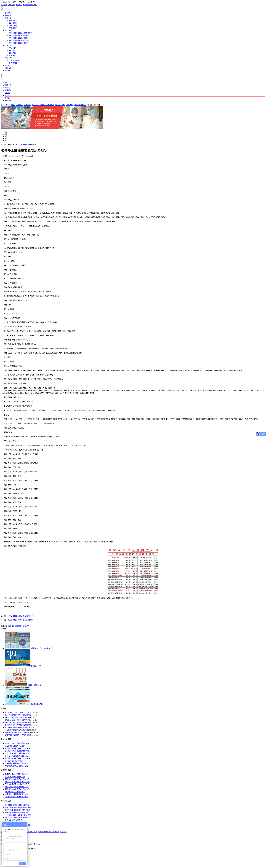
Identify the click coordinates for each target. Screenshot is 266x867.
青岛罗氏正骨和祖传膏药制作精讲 (17, 810)
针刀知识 (32, 144)
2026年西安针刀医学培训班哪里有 (17, 715)
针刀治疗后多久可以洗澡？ (15, 761)
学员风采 (8, 45)
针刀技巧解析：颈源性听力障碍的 (17, 751)
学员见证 (12, 48)
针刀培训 (35, 105)
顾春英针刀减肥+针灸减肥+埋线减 (17, 817)
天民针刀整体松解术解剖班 (19, 35)
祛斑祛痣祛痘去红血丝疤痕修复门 (17, 732)
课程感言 (12, 53)
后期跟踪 (12, 55)
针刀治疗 (50, 105)
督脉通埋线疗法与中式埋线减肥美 (17, 725)
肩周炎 (58, 105)
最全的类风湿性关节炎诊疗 (15, 746)
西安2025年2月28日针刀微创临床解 (18, 807)
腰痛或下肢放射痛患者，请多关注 (17, 748)
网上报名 (8, 68)
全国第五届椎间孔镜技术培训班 (16, 812)
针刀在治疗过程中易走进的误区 (16, 756)
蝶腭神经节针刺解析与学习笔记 (16, 763)
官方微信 (11, 5)
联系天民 (8, 70)
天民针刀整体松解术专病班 (19, 40)
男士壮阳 (43, 105)
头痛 (63, 105)
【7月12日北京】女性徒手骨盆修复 (18, 815)
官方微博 (4, 5)
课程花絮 (12, 50)
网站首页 (8, 83)
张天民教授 (13, 25)
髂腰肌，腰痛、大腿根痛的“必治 (17, 720)
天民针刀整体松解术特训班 (19, 38)
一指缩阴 (19, 105)
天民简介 (8, 15)
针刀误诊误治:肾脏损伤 (13, 820)
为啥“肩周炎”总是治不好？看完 (16, 766)
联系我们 (26, 5)
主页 (17, 144)
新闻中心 (24, 144)
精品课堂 (8, 58)
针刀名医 (48, 832)
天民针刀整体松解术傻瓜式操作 (20, 33)
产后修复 (27, 105)
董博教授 (12, 20)
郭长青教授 (13, 23)
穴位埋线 (69, 105)
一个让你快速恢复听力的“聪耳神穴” (20, 616)
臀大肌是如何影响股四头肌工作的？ (20, 620)
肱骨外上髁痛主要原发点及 (20, 626)
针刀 (13, 105)
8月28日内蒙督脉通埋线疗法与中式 (18, 727)
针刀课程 (8, 30)
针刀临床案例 (14, 63)
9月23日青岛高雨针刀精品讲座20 (17, 805)
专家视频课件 (14, 60)
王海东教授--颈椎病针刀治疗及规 (17, 753)
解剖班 (7, 95)
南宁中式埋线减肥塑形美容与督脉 (17, 735)
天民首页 (8, 13)
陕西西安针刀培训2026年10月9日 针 (18, 712)
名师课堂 (41, 832)
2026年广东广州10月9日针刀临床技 (18, 717)
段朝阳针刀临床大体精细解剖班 (16, 730)
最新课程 (8, 100)
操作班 (7, 93)
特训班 (7, 98)
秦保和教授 (13, 28)
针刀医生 (8, 65)
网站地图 (33, 5)
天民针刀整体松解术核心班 (19, 43)
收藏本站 (19, 5)
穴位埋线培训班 (80, 105)
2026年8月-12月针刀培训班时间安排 (18, 722)
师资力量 (8, 18)
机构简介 (8, 90)
